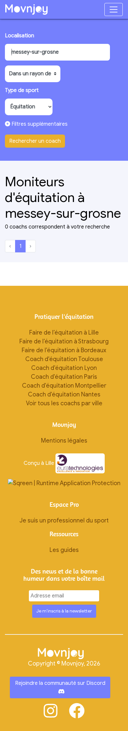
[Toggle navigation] (113, 9)
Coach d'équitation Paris (64, 376)
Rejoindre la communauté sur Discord (60, 683)
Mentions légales (64, 440)
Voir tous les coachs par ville (64, 403)
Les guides (64, 550)
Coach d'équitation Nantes (64, 394)
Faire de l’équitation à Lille (64, 332)
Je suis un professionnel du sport (64, 520)
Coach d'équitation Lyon (64, 368)
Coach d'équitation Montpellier (64, 385)
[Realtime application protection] (64, 482)
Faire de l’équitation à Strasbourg (64, 341)
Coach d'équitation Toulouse (64, 359)
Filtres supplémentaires (39, 124)
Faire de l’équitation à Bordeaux (64, 350)
